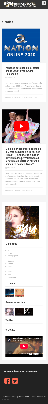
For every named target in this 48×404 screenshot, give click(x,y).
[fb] (7, 383)
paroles (11, 272)
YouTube (29, 190)
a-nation (18, 97)
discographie (13, 256)
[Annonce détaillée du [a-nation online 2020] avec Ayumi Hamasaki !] (21, 45)
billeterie (24, 97)
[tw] (15, 383)
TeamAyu (10, 97)
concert (30, 97)
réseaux (11, 261)
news (35, 97)
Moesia (40, 397)
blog (9, 250)
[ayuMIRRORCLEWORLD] (20, 4)
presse (10, 264)
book (9, 274)
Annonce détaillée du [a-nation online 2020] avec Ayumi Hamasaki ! (22, 71)
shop (9, 266)
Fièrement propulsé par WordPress (15, 397)
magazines (12, 277)
